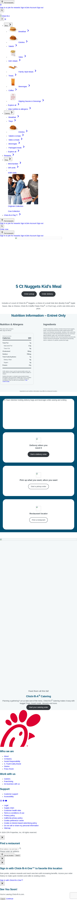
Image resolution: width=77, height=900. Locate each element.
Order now (4, 229)
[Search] (2, 10)
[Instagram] (1, 801)
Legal (6, 805)
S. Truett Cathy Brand (12, 764)
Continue (9, 899)
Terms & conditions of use (14, 813)
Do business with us (12, 784)
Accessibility (9, 797)
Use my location (8, 855)
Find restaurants (8, 2)
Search (18, 855)
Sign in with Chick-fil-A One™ (11, 880)
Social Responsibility (12, 761)
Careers (7, 779)
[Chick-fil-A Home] (5, 16)
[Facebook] (4, 801)
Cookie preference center (14, 821)
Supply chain (9, 808)
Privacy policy (9, 815)
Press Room (9, 769)
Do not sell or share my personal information (21, 826)
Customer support (11, 794)
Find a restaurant (38, 520)
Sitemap (7, 828)
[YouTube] (6, 801)
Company (8, 759)
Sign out (40, 8)
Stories (7, 766)
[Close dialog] (2, 837)
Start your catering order (38, 707)
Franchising (8, 781)
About (6, 756)
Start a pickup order (38, 486)
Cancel (3, 899)
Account (33, 8)
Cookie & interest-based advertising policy (20, 823)
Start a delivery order (38, 454)
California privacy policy (13, 818)
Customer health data (12, 810)
